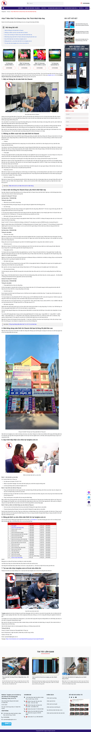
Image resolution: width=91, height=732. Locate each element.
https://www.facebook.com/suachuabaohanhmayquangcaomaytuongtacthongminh (25, 639)
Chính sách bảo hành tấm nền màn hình (56, 713)
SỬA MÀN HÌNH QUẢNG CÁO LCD (55, 8)
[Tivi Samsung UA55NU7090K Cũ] (9, 55)
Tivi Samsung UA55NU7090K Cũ (9, 64)
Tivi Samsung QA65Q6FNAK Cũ (55, 64)
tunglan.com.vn (51, 75)
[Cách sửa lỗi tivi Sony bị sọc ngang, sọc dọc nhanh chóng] (45, 666)
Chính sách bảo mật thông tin (53, 707)
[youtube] (79, 707)
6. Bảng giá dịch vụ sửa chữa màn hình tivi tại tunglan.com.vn (18, 41)
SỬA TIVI (43, 8)
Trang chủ (4, 11)
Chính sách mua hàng (51, 698)
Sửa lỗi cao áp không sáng (17, 527)
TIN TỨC (80, 8)
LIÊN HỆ (86, 8)
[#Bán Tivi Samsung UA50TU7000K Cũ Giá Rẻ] (40, 55)
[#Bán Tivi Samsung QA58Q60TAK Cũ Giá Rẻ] (24, 55)
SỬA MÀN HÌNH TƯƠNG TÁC (70, 8)
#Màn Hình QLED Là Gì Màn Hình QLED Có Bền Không (21, 185)
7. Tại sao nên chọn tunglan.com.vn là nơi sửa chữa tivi (16, 43)
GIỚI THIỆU (20, 8)
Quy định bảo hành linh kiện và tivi (54, 710)
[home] (4, 3)
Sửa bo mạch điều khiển (16, 557)
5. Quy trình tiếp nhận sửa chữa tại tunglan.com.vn (15, 39)
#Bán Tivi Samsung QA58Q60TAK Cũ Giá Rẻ (24, 64)
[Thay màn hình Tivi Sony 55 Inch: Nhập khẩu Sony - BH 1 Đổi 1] (15, 666)
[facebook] (69, 697)
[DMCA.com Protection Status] (6, 723)
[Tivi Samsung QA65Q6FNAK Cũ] (55, 55)
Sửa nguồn (13, 525)
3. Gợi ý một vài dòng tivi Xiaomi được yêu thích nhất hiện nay (18, 34)
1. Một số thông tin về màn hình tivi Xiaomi (13, 30)
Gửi (77, 129)
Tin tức (8, 11)
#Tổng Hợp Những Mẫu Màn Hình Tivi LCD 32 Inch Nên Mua (22, 324)
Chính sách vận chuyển (52, 704)
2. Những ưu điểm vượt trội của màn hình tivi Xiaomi (16, 32)
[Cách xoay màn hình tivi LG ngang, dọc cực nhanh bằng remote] (75, 666)
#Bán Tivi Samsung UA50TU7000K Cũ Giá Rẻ (40, 64)
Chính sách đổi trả (51, 701)
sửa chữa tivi (34, 519)
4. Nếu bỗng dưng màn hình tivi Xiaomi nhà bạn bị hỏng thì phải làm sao (20, 36)
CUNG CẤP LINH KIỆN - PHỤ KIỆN (32, 8)
